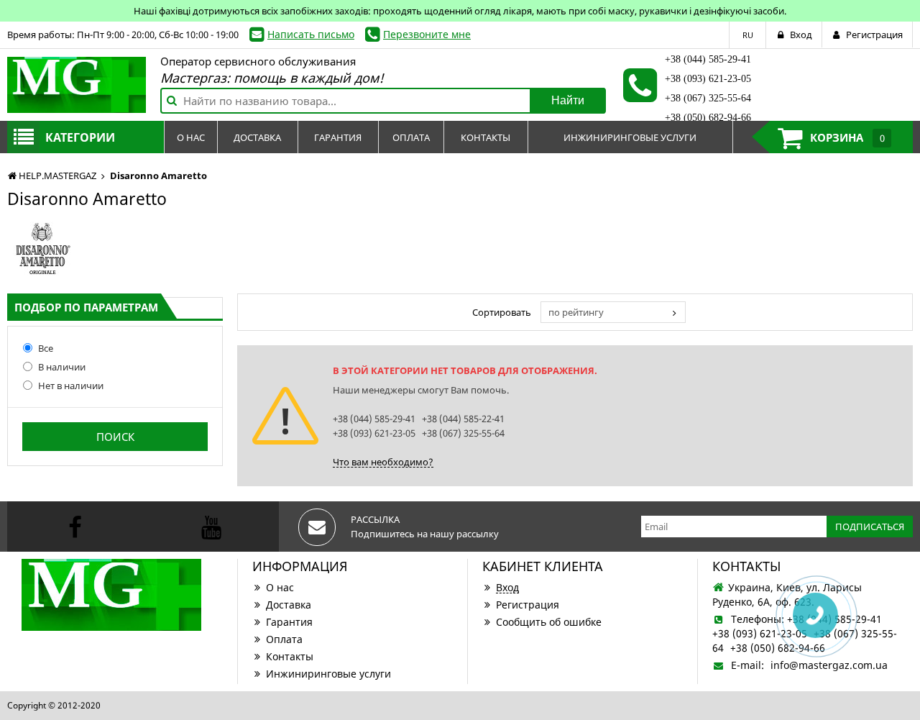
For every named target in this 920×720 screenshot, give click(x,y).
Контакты (289, 656)
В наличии (62, 366)
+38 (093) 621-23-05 (708, 78)
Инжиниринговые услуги (328, 673)
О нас (280, 587)
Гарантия (289, 622)
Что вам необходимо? (383, 461)
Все (45, 348)
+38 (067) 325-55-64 (708, 98)
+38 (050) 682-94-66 (708, 117)
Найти (567, 100)
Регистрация (527, 604)
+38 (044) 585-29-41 (708, 59)
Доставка (288, 604)
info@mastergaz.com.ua (829, 665)
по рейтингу (576, 312)
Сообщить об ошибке (549, 622)
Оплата (284, 639)
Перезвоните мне (427, 34)
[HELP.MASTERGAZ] (76, 85)
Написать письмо (310, 34)
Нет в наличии (71, 385)
